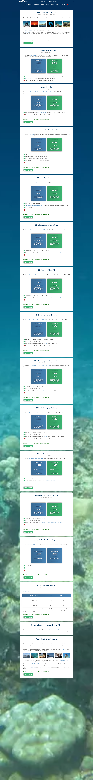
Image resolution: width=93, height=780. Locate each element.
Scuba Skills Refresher (29, 78)
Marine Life (48, 4)
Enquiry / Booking (27, 42)
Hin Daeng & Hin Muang (35, 91)
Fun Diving (45, 343)
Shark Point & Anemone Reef (46, 91)
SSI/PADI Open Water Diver (42, 76)
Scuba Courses (37, 4)
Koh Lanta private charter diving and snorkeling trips (58, 629)
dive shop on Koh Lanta (35, 36)
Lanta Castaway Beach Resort (50, 480)
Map (65, 4)
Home (24, 6)
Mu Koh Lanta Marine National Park (54, 589)
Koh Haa (32, 55)
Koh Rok (35, 55)
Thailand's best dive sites (27, 647)
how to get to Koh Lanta (31, 667)
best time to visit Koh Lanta (45, 667)
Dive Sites (43, 4)
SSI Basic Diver (31, 134)
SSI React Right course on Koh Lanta (36, 458)
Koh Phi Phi (45, 55)
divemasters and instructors (65, 660)
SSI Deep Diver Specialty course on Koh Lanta (37, 319)
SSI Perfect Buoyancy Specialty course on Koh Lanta (40, 365)
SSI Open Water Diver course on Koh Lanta (38, 182)
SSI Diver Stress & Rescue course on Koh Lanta (37, 500)
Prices (57, 4)
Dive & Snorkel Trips (29, 4)
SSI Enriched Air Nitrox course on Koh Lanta (37, 274)
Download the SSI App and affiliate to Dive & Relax (34, 205)
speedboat (27, 32)
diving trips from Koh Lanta (52, 645)
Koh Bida (39, 55)
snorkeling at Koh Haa (32, 544)
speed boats (64, 649)
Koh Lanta (53, 4)
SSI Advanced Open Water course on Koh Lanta (38, 229)
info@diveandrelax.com (53, 1)
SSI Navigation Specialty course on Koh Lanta (37, 412)
